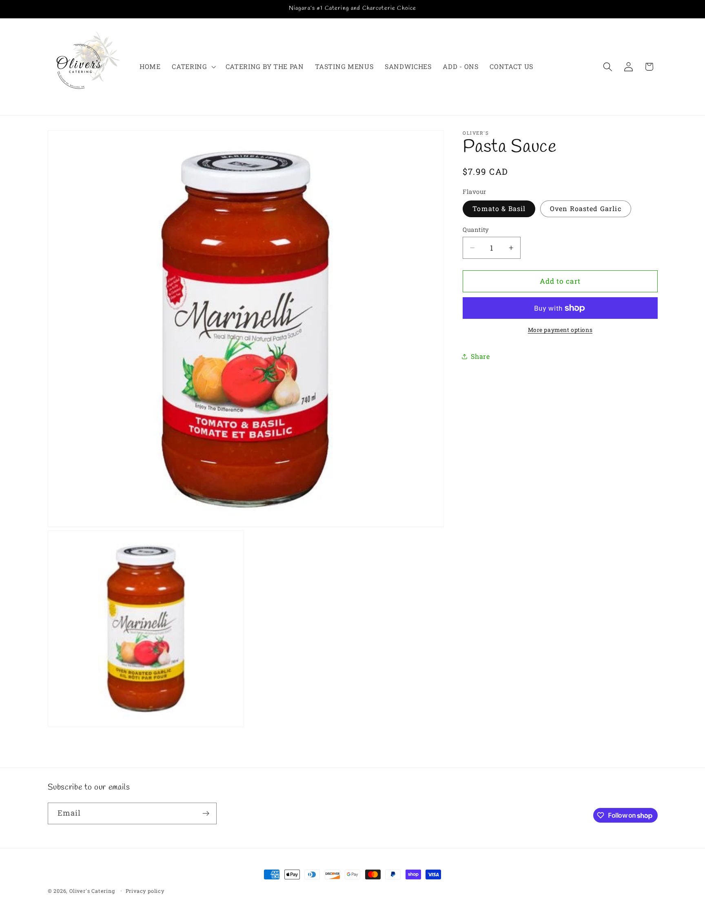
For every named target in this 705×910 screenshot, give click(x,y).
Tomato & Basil (498, 209)
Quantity (476, 229)
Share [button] (480, 356)
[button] (192, 66)
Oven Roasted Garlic (585, 209)
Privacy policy (145, 891)
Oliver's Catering (92, 891)
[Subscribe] (205, 814)
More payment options (560, 330)
